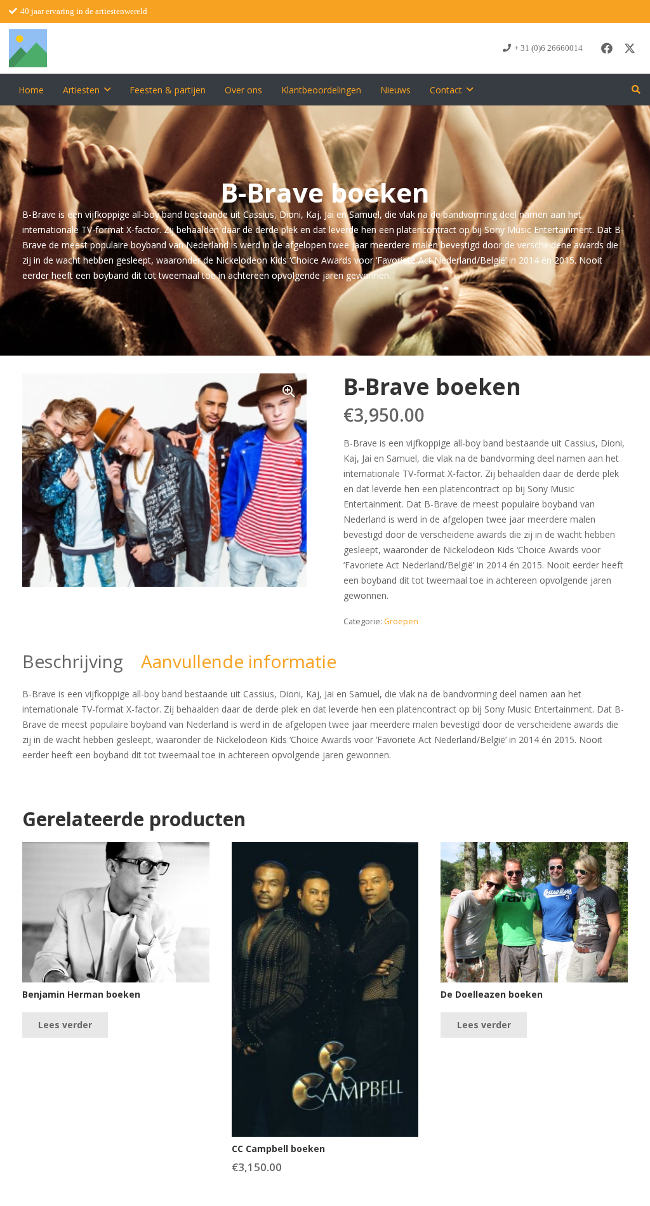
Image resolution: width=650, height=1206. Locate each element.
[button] (107, 89)
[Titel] (28, 48)
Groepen (401, 621)
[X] (629, 48)
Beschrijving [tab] (72, 661)
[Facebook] (606, 48)
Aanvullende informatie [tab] (238, 661)
